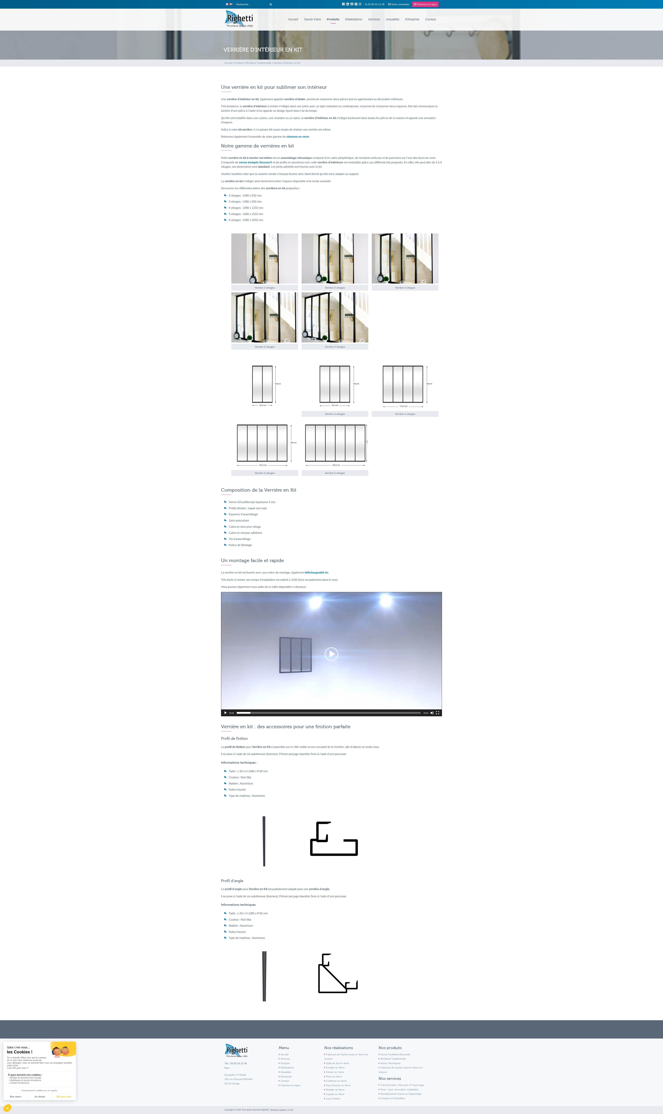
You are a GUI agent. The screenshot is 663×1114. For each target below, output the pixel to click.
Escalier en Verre (335, 1067)
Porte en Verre (334, 1076)
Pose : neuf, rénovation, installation (399, 1089)
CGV (291, 1110)
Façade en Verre (335, 1094)
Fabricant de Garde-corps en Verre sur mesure (346, 1056)
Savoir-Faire (312, 19)
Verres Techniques (390, 1063)
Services (374, 19)
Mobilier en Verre (335, 1089)
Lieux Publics (333, 1098)
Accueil (293, 19)
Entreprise (412, 19)
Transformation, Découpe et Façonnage (402, 1085)
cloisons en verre (297, 136)
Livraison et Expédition (392, 1098)
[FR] (227, 4)
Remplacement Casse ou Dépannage (400, 1093)
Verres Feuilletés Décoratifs (395, 1054)
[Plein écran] (437, 713)
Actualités (392, 19)
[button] (331, 654)
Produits (333, 19)
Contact (430, 19)
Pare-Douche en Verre (338, 1085)
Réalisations (353, 19)
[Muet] (432, 713)
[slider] (329, 713)
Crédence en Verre (336, 1080)
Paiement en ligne (290, 1085)
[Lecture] (225, 713)
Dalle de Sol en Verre (337, 1063)
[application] (331, 654)
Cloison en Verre (335, 1072)
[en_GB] (231, 4)
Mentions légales (279, 1110)
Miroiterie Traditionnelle (393, 1058)
